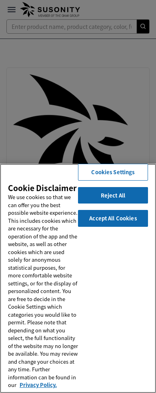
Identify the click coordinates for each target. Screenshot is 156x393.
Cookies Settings (112, 172)
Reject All (113, 195)
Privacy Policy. (38, 385)
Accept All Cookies (112, 218)
